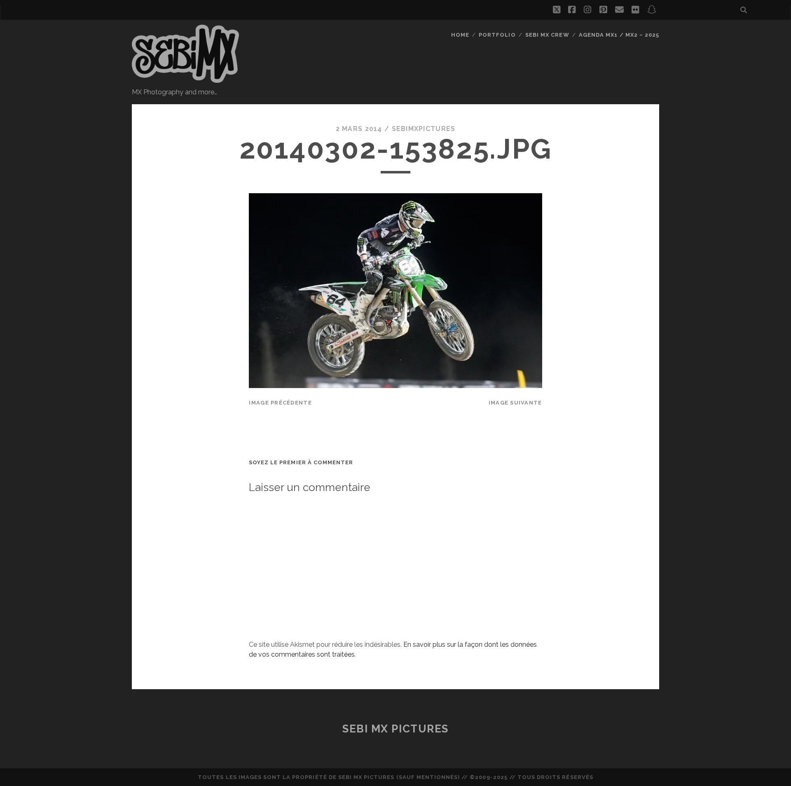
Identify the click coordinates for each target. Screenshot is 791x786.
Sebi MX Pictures (395, 729)
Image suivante (515, 403)
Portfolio (497, 35)
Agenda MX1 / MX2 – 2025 (619, 35)
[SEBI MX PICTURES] (185, 79)
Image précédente (280, 403)
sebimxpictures (424, 129)
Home (460, 35)
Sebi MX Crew (547, 35)
